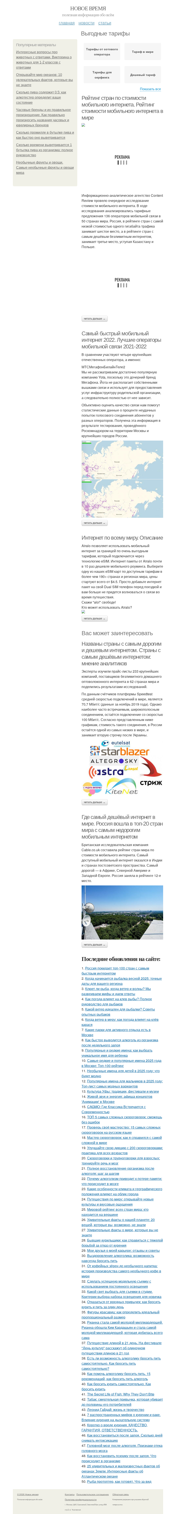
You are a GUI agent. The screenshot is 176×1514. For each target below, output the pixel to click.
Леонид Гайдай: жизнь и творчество (115, 1409)
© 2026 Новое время (27, 1494)
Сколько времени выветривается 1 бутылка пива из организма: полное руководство (44, 150)
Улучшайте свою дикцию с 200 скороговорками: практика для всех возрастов (122, 1150)
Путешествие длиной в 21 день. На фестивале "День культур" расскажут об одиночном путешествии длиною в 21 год (122, 1348)
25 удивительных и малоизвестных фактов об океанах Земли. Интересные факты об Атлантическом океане (121, 1471)
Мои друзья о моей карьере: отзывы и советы (123, 1250)
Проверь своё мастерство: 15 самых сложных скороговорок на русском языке (121, 1130)
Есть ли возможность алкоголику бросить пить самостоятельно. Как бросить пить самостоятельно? (121, 1363)
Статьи (104, 22)
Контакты (69, 1494)
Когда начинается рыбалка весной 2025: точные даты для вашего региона (122, 981)
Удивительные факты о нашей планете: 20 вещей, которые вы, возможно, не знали (118, 1222)
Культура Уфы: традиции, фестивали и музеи (123, 1091)
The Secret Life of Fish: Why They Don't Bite (120, 1394)
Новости (86, 22)
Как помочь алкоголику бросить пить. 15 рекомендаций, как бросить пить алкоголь (116, 1376)
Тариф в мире (142, 51)
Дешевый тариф (142, 75)
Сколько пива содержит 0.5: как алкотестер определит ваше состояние (41, 97)
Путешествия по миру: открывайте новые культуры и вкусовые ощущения (118, 1202)
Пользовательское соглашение (92, 1494)
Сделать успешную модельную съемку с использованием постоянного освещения (116, 1284)
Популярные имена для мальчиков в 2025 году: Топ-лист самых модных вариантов (122, 1084)
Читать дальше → (94, 318)
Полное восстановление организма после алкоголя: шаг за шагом (118, 1171)
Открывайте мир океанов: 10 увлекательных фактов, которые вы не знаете (44, 80)
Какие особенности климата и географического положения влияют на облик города (122, 1191)
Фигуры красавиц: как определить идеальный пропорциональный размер (120, 1315)
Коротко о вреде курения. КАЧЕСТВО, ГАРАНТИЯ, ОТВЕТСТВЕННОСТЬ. (114, 1427)
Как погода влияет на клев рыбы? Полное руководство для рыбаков (117, 1001)
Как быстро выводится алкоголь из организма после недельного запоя (120, 1042)
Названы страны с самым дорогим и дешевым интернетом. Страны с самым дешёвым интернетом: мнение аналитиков (121, 654)
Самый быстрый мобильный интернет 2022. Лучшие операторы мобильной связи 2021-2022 (121, 340)
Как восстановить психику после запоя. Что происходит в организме (119, 1458)
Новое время (88, 8)
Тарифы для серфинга (102, 74)
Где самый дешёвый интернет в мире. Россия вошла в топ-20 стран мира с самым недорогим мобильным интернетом (122, 827)
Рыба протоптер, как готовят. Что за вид (119, 1481)
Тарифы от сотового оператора (102, 51)
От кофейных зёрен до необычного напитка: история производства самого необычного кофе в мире (121, 1271)
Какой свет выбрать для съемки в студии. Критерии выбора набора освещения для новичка (121, 1294)
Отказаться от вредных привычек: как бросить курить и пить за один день (121, 1304)
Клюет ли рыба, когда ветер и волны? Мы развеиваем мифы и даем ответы (116, 991)
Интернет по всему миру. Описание (122, 537)
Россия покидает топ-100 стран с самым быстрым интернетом (115, 971)
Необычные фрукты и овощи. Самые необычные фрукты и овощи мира (45, 168)
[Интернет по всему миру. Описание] (122, 611)
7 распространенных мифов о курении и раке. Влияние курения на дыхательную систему (121, 1417)
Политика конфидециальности (81, 1499)
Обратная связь (120, 1494)
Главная (67, 22)
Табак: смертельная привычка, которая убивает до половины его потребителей (122, 1402)
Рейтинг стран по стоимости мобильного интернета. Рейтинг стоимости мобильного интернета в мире (122, 108)
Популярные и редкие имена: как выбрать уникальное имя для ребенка (117, 1053)
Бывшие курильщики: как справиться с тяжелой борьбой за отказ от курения (122, 1243)
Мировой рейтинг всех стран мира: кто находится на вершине (115, 1212)
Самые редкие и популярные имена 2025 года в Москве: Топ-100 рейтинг (121, 1063)
